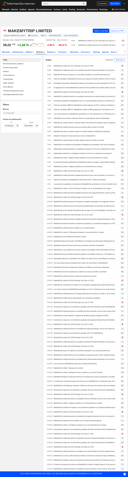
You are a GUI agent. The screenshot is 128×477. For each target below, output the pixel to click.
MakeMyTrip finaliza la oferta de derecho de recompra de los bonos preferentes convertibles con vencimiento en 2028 (85, 377)
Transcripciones (9, 75)
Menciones (109, 60)
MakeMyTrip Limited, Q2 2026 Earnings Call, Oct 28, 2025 (73, 197)
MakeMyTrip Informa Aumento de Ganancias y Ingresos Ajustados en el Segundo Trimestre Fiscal (85, 201)
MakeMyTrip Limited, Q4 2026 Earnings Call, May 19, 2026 (74, 92)
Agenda (105, 52)
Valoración (74, 52)
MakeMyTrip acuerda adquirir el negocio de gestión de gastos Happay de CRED (81, 315)
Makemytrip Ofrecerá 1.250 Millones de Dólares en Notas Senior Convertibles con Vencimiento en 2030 (85, 258)
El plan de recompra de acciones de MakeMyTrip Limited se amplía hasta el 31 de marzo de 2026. (85, 464)
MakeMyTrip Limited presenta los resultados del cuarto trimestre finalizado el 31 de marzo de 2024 (85, 359)
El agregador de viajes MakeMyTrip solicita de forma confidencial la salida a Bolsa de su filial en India (85, 88)
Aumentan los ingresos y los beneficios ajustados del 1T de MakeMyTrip (78, 333)
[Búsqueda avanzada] (83, 4)
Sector (114, 52)
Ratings (96, 52)
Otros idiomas (8, 87)
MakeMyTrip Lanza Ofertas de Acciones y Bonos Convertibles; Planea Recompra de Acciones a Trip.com (85, 250)
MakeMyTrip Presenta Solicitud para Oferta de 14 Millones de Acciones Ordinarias (81, 267)
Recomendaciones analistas (13, 64)
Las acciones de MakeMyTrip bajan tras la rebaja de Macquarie (75, 364)
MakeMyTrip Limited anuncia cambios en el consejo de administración (78, 421)
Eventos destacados (10, 68)
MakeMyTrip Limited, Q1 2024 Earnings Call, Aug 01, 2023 (74, 434)
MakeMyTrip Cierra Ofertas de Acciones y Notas (70, 237)
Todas (5, 60)
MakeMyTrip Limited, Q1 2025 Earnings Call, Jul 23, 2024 (73, 337)
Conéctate (102, 4)
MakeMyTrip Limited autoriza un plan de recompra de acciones (75, 276)
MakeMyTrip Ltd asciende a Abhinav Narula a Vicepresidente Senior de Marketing (81, 118)
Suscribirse (115, 4)
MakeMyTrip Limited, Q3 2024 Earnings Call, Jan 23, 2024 (73, 394)
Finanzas (62, 52)
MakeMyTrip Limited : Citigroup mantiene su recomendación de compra (78, 166)
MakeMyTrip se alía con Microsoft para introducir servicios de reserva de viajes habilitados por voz (85, 456)
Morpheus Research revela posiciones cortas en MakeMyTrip (74, 136)
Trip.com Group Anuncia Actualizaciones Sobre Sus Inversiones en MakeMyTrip (81, 263)
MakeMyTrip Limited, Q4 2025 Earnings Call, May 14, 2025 (74, 280)
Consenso (85, 52)
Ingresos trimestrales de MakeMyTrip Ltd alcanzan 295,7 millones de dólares (80, 180)
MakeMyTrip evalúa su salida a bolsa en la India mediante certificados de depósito (82, 131)
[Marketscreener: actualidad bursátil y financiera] (19, 4)
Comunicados (8, 79)
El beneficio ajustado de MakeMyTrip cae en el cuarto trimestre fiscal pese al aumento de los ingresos (85, 101)
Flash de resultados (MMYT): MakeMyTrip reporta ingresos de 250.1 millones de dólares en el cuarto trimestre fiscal (85, 105)
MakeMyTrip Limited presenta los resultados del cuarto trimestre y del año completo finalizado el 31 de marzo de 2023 (85, 451)
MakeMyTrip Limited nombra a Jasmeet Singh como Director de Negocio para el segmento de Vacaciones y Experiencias (85, 123)
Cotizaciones (17, 52)
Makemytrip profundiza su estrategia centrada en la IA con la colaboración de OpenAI (83, 153)
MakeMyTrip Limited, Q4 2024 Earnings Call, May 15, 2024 (74, 346)
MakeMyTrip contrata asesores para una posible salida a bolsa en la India (79, 127)
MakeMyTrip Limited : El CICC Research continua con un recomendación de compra (82, 188)
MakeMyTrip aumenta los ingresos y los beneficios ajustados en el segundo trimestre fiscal (84, 407)
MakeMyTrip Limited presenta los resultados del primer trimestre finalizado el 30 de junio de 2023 (85, 438)
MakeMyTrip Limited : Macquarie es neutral (68, 368)
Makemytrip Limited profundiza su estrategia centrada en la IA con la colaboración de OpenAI (85, 149)
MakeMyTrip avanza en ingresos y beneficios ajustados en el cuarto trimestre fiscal (82, 351)
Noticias (40, 52)
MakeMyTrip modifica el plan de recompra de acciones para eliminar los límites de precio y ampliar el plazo (85, 460)
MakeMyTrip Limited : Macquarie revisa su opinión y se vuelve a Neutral (78, 372)
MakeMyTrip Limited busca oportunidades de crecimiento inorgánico (77, 298)
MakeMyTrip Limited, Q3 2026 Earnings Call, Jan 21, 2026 (73, 171)
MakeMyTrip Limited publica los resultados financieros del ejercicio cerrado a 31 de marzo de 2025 (85, 294)
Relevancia (120, 60)
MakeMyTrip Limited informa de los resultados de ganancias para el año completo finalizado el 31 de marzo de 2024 (85, 355)
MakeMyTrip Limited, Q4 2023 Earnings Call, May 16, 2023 (74, 447)
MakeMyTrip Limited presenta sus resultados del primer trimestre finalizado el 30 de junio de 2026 (97, 45)
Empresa (51, 52)
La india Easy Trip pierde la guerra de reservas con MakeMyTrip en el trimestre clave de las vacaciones (85, 381)
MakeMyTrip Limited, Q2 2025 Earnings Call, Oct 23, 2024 (73, 324)
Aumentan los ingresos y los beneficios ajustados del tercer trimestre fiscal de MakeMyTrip (84, 307)
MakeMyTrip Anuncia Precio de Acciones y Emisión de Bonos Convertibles (79, 245)
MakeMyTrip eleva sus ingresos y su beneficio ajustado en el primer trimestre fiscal (82, 75)
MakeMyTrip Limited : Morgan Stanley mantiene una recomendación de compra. (81, 158)
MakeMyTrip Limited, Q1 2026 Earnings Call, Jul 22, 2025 (73, 215)
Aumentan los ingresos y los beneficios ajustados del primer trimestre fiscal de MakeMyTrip (85, 429)
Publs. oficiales (8, 83)
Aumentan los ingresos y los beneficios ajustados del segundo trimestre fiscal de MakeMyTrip (85, 320)
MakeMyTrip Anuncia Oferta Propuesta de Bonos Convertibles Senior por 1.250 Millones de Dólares (85, 254)
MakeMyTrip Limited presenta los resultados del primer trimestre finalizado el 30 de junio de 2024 (85, 342)
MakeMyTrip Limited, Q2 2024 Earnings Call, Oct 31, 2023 (73, 412)
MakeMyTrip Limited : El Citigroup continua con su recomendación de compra (80, 425)
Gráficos (29, 52)
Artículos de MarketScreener (13, 91)
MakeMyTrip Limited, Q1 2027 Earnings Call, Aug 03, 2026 (97, 41)
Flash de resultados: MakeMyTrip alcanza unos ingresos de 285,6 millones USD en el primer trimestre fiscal (85, 79)
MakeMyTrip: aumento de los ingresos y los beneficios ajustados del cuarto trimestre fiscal (84, 285)
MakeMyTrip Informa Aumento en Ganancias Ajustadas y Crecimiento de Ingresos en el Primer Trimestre (85, 223)
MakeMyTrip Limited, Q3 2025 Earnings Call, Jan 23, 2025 (73, 302)
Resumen (6, 52)
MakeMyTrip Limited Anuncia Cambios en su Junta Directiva (74, 228)
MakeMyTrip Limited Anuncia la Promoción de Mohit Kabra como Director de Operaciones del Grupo (85, 206)
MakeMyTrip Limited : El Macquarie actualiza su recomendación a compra (79, 232)
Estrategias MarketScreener (13, 94)
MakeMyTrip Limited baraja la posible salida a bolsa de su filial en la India (79, 140)
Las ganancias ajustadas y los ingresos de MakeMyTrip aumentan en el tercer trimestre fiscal (85, 184)
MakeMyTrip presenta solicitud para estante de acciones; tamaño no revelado (80, 272)
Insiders (6, 71)
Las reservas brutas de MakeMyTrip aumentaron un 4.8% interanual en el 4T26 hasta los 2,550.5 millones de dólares (85, 114)
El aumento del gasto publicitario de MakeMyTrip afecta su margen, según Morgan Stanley (84, 162)
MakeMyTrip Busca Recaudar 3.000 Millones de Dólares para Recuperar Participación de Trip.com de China (85, 241)
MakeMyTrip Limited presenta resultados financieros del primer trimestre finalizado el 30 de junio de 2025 (85, 219)
